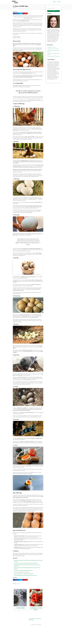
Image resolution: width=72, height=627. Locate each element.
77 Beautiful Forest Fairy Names (52, 48)
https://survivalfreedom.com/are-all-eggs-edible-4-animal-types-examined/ (25, 575)
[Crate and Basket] (15, 2)
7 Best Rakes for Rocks (51, 47)
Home (13, 583)
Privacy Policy (31, 618)
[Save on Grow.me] (28, 13)
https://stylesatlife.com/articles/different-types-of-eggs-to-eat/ (23, 570)
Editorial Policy (31, 619)
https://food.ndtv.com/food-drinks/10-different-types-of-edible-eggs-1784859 (25, 563)
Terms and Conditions (37, 618)
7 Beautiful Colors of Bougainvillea (53, 56)
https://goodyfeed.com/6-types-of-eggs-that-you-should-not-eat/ (23, 573)
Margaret (15, 7)
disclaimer (25, 18)
